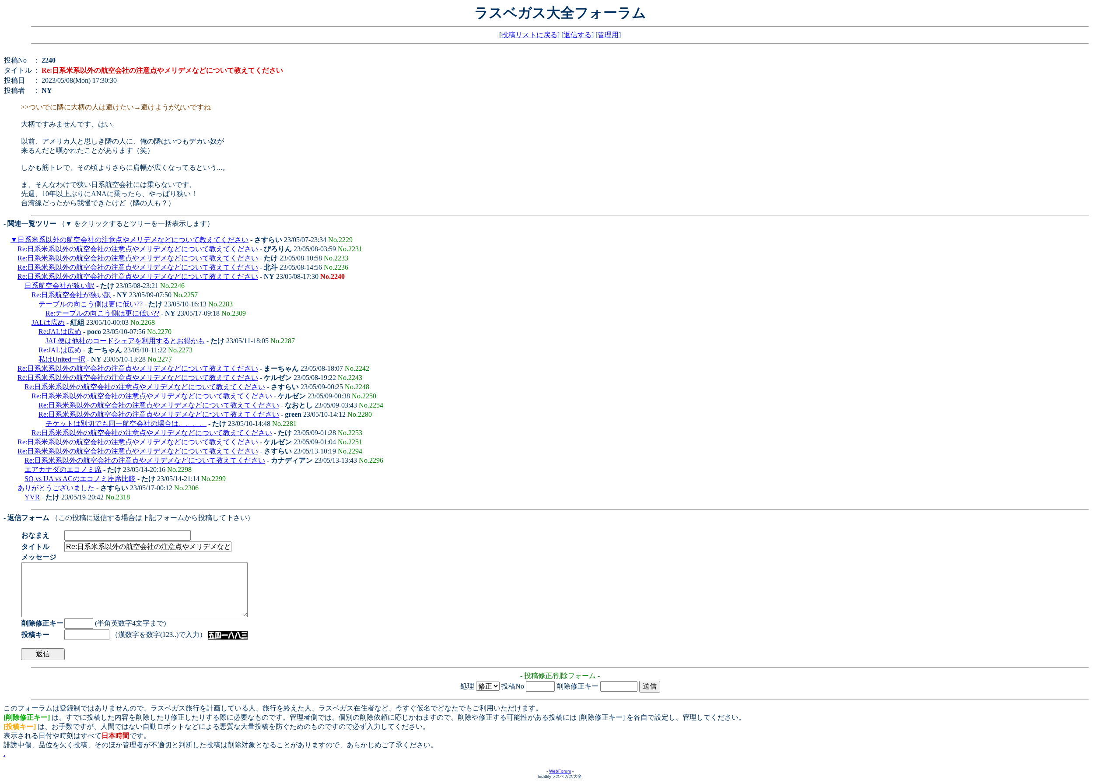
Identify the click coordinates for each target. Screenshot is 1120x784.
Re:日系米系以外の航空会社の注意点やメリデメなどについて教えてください (138, 249)
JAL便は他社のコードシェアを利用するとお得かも (125, 341)
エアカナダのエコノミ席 (63, 469)
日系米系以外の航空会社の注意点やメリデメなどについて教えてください (133, 239)
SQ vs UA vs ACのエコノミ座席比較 (80, 478)
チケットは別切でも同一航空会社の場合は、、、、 (126, 423)
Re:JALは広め (59, 331)
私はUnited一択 (61, 359)
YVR (32, 497)
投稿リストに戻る (529, 35)
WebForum (560, 771)
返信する (578, 35)
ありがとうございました (56, 488)
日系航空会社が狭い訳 (59, 285)
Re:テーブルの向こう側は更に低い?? (102, 313)
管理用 (608, 35)
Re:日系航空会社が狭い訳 (71, 295)
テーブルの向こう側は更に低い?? (90, 304)
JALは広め (48, 322)
